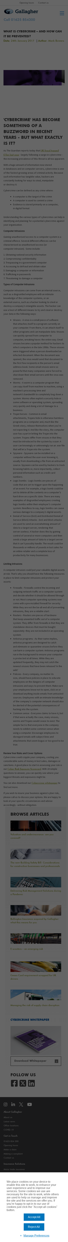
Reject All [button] (34, 1226)
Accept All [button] (34, 1217)
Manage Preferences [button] (36, 1235)
